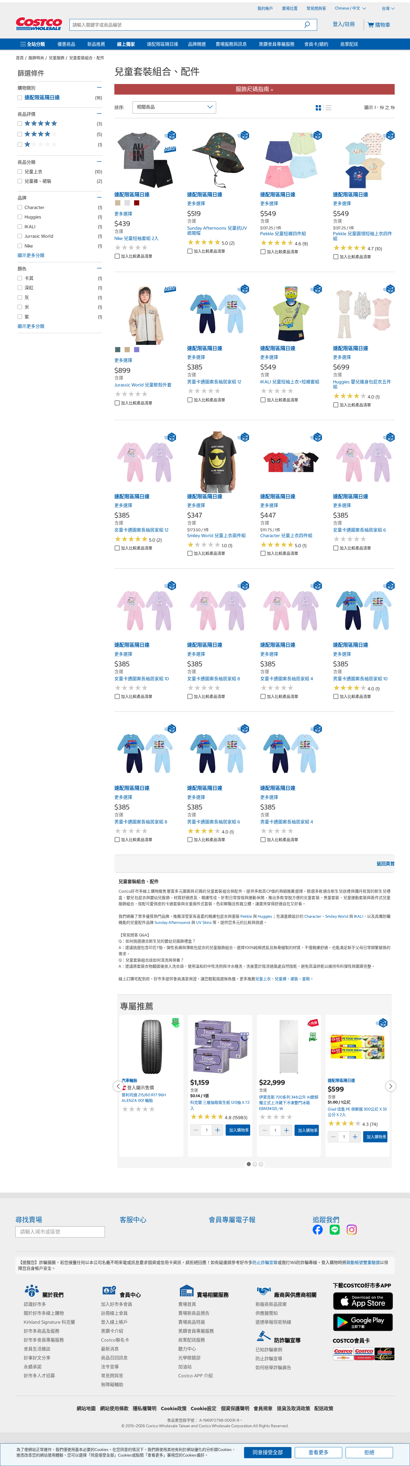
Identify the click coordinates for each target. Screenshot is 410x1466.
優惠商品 (66, 44)
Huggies (265, 916)
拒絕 (369, 1452)
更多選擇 (123, 214)
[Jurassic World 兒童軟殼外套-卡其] (127, 350)
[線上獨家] (136, 44)
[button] (310, 24)
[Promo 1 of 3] (248, 1164)
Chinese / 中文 (348, 8)
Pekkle (246, 916)
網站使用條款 (114, 1408)
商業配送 (349, 44)
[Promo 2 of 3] (254, 1164)
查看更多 (318, 1452)
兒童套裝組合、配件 (86, 57)
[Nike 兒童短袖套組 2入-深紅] (137, 203)
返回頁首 (386, 863)
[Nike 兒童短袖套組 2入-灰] (127, 203)
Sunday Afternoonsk (172, 922)
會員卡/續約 (316, 44)
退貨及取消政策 (293, 1408)
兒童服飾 (56, 57)
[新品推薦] (106, 44)
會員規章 (263, 1408)
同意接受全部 (268, 1452)
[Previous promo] (118, 1086)
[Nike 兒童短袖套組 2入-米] (118, 203)
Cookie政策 (174, 1408)
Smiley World (336, 916)
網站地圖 (86, 1408)
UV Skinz (204, 922)
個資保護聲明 (235, 1408)
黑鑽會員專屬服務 (277, 44)
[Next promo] (390, 1086)
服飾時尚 (36, 57)
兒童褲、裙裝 (286, 978)
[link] (145, 188)
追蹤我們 (326, 1219)
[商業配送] (359, 44)
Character (312, 916)
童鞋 (306, 978)
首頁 (20, 57)
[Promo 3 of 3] (261, 1164)
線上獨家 (126, 44)
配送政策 (323, 1408)
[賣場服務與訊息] (248, 44)
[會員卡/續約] (329, 44)
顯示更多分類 (31, 255)
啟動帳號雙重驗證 (363, 1262)
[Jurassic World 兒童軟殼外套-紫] (137, 350)
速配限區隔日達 (162, 44)
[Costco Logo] (39, 24)
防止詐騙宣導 (265, 1262)
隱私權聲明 (144, 1408)
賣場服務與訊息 (231, 44)
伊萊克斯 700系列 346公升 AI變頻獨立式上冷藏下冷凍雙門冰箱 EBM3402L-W (288, 1103)
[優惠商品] (76, 44)
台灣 (386, 8)
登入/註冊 (344, 24)
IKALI (358, 916)
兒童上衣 (263, 978)
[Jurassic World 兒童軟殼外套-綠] (118, 350)
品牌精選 (197, 44)
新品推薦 (96, 44)
